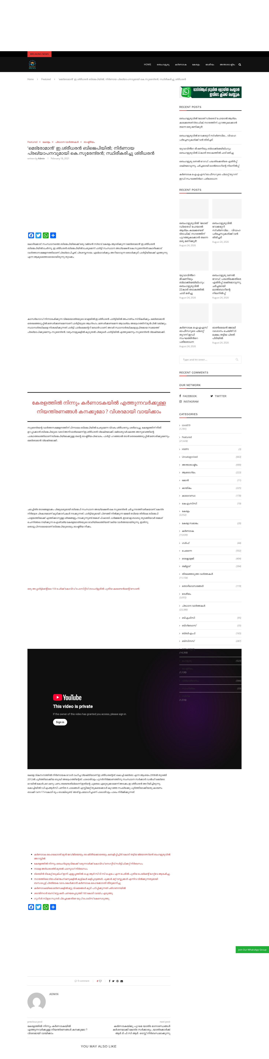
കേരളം (196, 64)
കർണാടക (181, 64)
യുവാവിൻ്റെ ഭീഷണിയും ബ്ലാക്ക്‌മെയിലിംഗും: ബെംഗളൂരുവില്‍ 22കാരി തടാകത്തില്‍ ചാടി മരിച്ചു (192, 284)
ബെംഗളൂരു (163, 64)
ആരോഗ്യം (211, 472)
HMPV (211, 449)
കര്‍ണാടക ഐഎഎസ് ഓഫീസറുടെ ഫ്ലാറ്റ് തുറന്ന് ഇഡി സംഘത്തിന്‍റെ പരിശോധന (193, 334)
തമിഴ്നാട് (211, 566)
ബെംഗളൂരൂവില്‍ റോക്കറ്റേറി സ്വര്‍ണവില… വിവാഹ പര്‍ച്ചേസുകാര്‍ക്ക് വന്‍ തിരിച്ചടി (226, 230)
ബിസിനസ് (211, 641)
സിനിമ (186, 696)
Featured (46, 79)
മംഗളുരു (211, 660)
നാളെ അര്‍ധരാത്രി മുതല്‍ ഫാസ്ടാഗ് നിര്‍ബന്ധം (60, 868)
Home (147, 64)
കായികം (211, 488)
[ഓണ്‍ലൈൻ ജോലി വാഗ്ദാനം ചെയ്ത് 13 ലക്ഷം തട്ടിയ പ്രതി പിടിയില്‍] (227, 313)
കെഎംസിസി (211, 503)
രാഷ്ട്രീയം (89, 142)
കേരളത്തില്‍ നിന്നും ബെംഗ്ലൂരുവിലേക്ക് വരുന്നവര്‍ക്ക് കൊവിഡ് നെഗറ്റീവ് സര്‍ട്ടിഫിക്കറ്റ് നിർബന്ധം (88, 863)
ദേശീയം (210, 64)
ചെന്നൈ (211, 550)
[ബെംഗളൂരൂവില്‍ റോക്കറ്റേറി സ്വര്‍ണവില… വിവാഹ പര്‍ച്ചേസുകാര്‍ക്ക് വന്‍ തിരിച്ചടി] (227, 209)
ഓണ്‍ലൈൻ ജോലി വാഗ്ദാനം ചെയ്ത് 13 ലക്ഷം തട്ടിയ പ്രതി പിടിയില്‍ (224, 333)
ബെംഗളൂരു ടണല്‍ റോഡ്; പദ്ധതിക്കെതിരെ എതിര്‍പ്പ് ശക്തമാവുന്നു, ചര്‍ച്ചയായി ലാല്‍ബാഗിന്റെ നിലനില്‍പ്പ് (226, 284)
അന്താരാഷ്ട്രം (227, 64)
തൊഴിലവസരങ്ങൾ (211, 586)
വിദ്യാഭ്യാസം (211, 680)
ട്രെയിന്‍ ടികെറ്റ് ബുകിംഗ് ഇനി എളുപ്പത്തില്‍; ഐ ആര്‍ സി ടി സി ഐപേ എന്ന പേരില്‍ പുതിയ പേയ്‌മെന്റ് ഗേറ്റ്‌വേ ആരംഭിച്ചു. (102, 873)
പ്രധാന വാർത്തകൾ (67, 142)
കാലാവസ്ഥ (211, 495)
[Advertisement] (134, 25)
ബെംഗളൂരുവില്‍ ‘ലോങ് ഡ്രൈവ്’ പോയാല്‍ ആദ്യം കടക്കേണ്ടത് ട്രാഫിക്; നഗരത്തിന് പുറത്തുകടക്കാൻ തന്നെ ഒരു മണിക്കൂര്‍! (208, 123)
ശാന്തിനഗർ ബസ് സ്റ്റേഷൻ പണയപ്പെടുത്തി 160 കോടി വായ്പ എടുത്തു (73, 893)
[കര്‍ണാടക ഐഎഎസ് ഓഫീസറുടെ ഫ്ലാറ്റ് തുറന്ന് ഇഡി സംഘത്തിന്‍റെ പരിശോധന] (194, 313)
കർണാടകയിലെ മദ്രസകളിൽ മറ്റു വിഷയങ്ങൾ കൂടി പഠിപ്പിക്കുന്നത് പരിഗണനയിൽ (80, 888)
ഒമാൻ (211, 480)
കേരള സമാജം (211, 523)
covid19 (186, 425)
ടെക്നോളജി (211, 558)
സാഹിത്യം (211, 688)
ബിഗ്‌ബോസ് (211, 625)
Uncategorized (211, 456)
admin (41, 158)
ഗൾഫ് (211, 543)
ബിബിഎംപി (211, 633)
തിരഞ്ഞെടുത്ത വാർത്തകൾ (197, 573)
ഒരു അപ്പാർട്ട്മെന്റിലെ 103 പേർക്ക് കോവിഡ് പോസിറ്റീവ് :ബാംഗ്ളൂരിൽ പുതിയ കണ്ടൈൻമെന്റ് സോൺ (83, 588)
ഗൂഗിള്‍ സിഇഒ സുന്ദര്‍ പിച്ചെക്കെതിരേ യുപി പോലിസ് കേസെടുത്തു (71, 898)
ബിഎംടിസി (211, 617)
